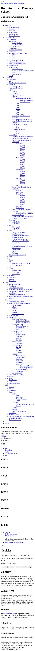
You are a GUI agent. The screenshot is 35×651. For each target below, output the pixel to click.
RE (10, 267)
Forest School (13, 135)
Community (8, 378)
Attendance (12, 293)
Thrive (14, 308)
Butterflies (19, 169)
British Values (13, 48)
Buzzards (15, 402)
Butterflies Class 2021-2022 (24, 213)
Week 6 (22, 154)
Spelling (15, 96)
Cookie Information (11, 534)
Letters (18, 333)
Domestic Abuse (17, 69)
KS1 (13, 57)
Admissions (12, 39)
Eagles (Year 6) (17, 373)
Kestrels (14, 407)
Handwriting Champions (20, 124)
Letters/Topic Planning (23, 321)
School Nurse (16, 74)
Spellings (19, 336)
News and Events (10, 275)
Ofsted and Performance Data (18, 53)
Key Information (10, 37)
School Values (13, 32)
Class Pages (12, 317)
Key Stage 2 (16, 223)
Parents (7, 282)
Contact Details (13, 34)
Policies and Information (16, 62)
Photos (18, 329)
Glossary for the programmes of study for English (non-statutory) (22, 120)
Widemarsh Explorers (19, 411)
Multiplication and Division (20, 241)
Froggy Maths (16, 249)
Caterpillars (19, 157)
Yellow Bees (20, 208)
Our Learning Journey (23, 322)
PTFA (10, 381)
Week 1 (22, 145)
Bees (17, 185)
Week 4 (22, 150)
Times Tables (16, 248)
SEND (11, 76)
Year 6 (18, 112)
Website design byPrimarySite (14, 542)
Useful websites (21, 334)
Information (12, 413)
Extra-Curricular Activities (17, 295)
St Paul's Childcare (14, 383)
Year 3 (18, 107)
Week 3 (22, 149)
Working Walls (20, 357)
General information (15, 284)
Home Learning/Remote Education (19, 303)
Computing (12, 84)
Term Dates (12, 286)
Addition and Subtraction (20, 239)
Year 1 (18, 103)
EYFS (14, 55)
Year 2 (18, 105)
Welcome (11, 29)
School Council (13, 315)
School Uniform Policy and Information (21, 289)
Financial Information (15, 50)
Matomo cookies (11, 614)
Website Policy (9, 536)
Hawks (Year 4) (17, 345)
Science (11, 268)
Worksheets (19, 343)
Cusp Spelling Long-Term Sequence (26, 101)
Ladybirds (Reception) (19, 319)
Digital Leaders (17, 86)
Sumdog (15, 251)
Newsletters (12, 281)
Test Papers (19, 371)
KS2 (13, 58)
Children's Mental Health (16, 301)
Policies (11, 388)
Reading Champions (18, 129)
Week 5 (22, 152)
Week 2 (22, 147)
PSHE (10, 262)
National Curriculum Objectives (22, 246)
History (11, 225)
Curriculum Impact (18, 237)
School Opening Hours (16, 288)
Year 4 (18, 109)
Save (17, 649)
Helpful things (20, 328)
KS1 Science (16, 274)
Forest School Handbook (20, 138)
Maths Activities (17, 305)
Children (7, 300)
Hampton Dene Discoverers (17, 83)
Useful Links (13, 380)
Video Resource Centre (16, 374)
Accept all (11, 567)
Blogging (11, 376)
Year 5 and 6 (20, 114)
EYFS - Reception (18, 314)
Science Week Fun (18, 215)
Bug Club (19, 340)
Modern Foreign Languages (17, 255)
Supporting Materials (26, 366)
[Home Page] (13, 3)
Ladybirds (19, 143)
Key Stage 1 (16, 222)
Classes (11, 392)
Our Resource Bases (15, 420)
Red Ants (19, 178)
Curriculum (8, 77)
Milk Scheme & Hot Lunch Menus (19, 291)
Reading (15, 93)
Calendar (11, 279)
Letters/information (22, 326)
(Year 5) (14, 354)
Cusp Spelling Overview (24, 98)
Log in (7, 423)
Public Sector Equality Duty (17, 63)
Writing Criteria (17, 43)
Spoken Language (18, 95)
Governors (12, 51)
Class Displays (20, 355)
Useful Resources (21, 399)
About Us (8, 25)
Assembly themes (17, 265)
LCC (6, 385)
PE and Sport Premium (16, 60)
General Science (17, 270)
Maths (10, 230)
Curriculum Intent (17, 234)
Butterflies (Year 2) (18, 331)
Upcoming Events (21, 369)
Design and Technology (16, 88)
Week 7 (22, 156)
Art (10, 81)
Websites (15, 253)
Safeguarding (13, 67)
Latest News (12, 277)
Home (6, 448)
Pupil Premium (13, 65)
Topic (18, 401)
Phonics (14, 123)
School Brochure (14, 27)
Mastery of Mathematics (19, 232)
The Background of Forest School (22, 136)
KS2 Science (16, 272)
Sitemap (7, 532)
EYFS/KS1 (16, 242)
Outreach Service (14, 414)
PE (9, 258)
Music (10, 256)
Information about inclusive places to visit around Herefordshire (21, 417)
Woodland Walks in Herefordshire (22, 216)
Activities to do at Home (19, 218)
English (11, 90)
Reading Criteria (17, 44)
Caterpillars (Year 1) (18, 324)
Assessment (12, 41)
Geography (12, 220)
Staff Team (12, 30)
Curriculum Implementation (20, 235)
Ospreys (15, 409)
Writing (14, 91)
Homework (19, 361)
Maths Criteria (16, 46)
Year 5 (18, 110)
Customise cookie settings (23, 567)
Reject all (4, 567)
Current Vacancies (14, 36)
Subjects (18, 364)
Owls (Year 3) (16, 341)
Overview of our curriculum (21, 263)
